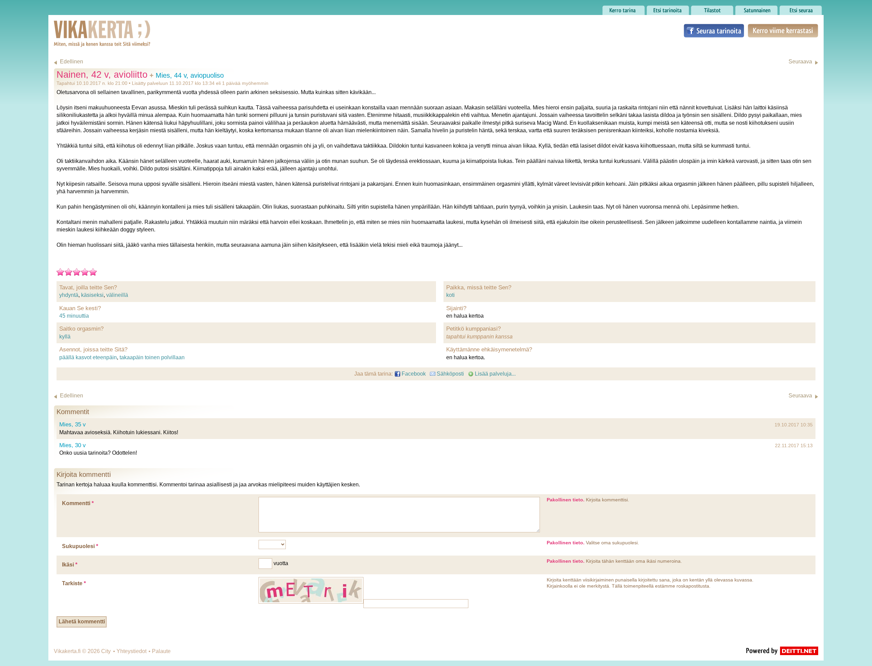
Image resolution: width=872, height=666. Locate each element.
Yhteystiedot (131, 651)
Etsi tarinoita (661, 8)
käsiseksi (92, 295)
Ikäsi (69, 564)
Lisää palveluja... (494, 374)
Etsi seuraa (793, 8)
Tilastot (699, 8)
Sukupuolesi (80, 546)
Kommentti (78, 503)
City (106, 651)
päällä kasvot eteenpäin (88, 357)
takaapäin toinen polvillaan (152, 357)
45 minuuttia (74, 316)
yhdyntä (68, 295)
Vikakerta (85, 26)
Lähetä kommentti (82, 621)
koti (450, 295)
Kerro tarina (616, 8)
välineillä (117, 295)
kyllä (65, 336)
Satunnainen (750, 8)
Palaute (161, 651)
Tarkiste (74, 583)
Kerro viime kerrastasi (783, 30)
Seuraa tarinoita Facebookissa (714, 30)
